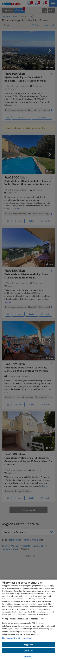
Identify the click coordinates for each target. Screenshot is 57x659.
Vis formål (28, 656)
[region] (28, 619)
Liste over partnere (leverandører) (17, 638)
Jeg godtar (28, 644)
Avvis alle (28, 651)
